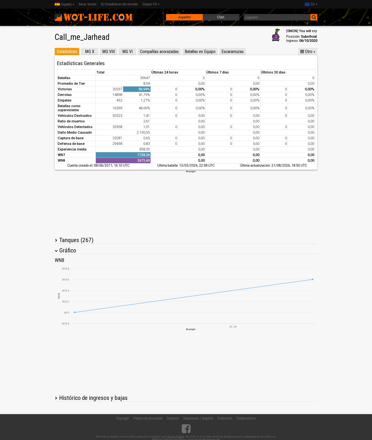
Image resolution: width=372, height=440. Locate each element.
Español (66, 4)
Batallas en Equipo (200, 51)
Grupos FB (150, 4)
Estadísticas (67, 51)
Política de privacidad (147, 418)
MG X (89, 51)
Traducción (224, 418)
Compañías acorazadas (159, 51)
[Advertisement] (186, 203)
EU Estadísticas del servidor (119, 4)
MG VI (127, 51)
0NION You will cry (301, 31)
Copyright (122, 418)
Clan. (221, 17)
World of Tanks (175, 436)
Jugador (184, 17)
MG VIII (108, 51)
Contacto (173, 418)
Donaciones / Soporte (198, 418)
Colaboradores (246, 418)
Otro (308, 51)
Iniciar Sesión (87, 4)
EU (313, 4)
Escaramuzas (233, 51)
